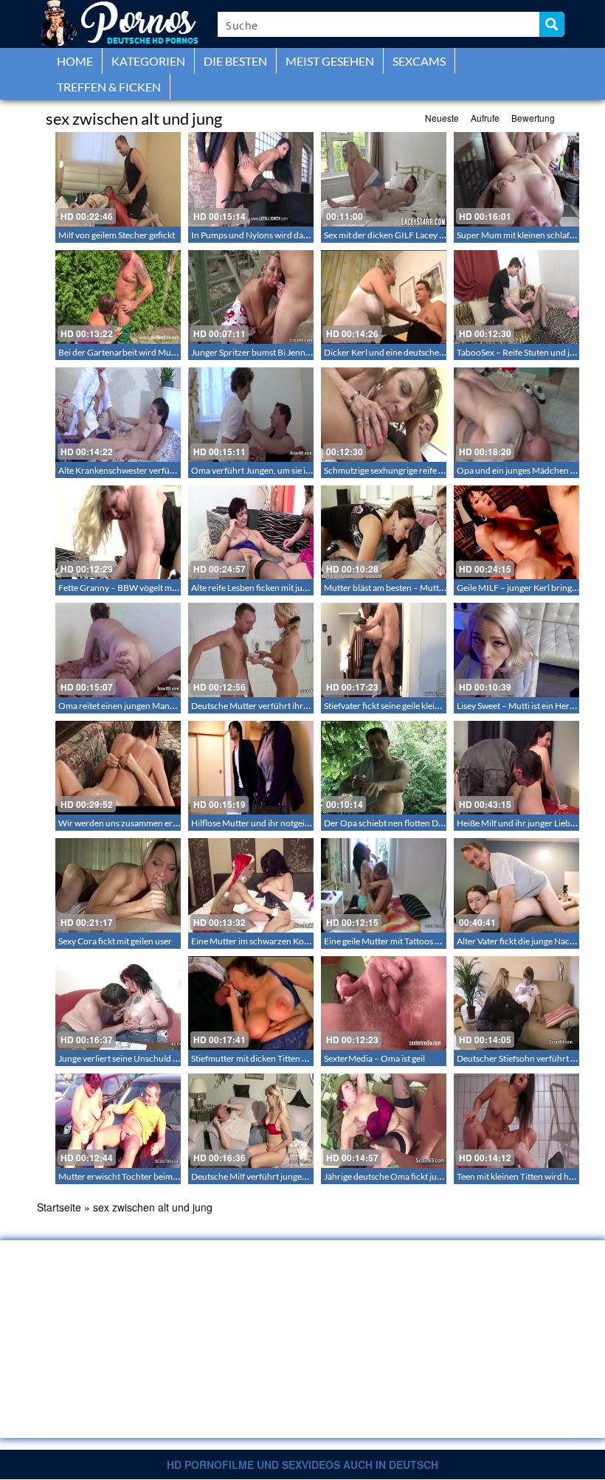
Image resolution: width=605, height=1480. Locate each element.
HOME (75, 61)
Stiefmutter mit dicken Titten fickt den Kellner (277, 1058)
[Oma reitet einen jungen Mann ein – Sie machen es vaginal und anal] (118, 650)
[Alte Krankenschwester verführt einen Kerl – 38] (118, 414)
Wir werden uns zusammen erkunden (130, 823)
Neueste (442, 117)
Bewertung (533, 117)
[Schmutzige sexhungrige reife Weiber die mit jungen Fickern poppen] (383, 414)
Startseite (59, 1207)
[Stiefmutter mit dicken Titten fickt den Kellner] (251, 1003)
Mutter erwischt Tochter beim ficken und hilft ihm (153, 1176)
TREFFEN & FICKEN (109, 87)
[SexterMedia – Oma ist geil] (383, 1003)
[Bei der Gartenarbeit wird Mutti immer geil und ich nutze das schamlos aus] (118, 297)
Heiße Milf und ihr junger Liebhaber (525, 823)
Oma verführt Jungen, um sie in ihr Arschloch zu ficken (296, 470)
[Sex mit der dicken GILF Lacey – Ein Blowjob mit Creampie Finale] (383, 179)
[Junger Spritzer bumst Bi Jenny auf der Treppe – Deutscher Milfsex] (251, 297)
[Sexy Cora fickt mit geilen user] (118, 885)
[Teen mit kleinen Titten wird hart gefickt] (516, 1120)
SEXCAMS (419, 61)
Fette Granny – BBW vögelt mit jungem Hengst (147, 587)
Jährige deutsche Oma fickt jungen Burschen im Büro (426, 1176)
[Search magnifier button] (551, 24)
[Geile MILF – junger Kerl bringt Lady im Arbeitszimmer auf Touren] (516, 532)
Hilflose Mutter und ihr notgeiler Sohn (263, 823)
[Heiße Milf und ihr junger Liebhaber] (516, 768)
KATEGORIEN (148, 61)
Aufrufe (485, 117)
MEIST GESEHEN (330, 61)
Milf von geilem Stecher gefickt (116, 235)
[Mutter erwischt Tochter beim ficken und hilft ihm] (118, 1120)
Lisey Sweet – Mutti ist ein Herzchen (525, 705)
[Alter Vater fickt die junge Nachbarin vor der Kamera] (516, 885)
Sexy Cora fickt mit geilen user (115, 941)
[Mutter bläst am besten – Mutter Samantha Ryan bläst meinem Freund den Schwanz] (383, 532)
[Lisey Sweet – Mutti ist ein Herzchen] (516, 650)
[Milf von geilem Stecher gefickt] (118, 179)
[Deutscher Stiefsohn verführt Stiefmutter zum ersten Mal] (516, 1003)
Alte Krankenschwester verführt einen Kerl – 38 (149, 470)
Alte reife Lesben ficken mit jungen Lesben (270, 587)
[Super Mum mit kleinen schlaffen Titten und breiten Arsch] (516, 179)
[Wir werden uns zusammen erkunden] (118, 768)
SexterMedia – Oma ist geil (374, 1058)
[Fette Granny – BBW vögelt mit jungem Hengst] (118, 532)
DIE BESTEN (235, 61)
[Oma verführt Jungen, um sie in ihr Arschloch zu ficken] (251, 414)
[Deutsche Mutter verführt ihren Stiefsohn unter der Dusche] (251, 650)
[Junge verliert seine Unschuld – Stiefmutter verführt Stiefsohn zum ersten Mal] (118, 1003)
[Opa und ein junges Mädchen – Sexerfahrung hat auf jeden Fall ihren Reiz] (516, 414)
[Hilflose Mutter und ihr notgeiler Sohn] (251, 768)
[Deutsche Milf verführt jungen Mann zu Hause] (251, 1120)
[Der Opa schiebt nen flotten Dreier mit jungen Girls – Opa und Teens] (383, 768)
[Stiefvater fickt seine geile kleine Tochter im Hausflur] (383, 650)
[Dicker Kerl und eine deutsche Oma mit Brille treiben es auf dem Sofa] (383, 297)
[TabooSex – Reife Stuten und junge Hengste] (516, 297)
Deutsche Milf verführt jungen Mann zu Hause (279, 1176)
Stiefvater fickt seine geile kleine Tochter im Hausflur (423, 705)
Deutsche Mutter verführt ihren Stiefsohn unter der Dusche (305, 705)
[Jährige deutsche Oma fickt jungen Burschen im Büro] (383, 1120)
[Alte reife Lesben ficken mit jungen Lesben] (251, 532)
